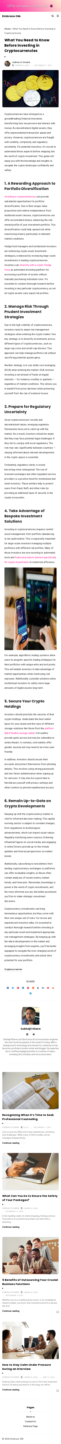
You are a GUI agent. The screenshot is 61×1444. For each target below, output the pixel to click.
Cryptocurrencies (13, 969)
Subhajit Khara (21, 62)
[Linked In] (27, 1034)
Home (7, 29)
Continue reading (11, 1143)
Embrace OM (11, 16)
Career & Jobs (22, 65)
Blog (26, 1127)
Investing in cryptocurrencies (20, 196)
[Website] (34, 1034)
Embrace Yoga (30, 1426)
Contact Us (30, 1421)
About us (30, 1417)
